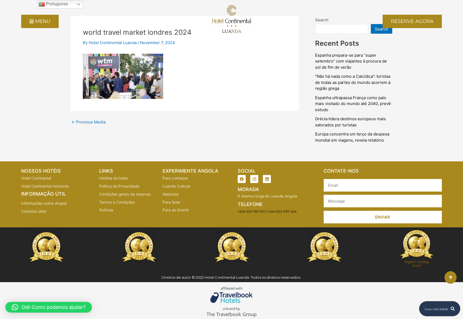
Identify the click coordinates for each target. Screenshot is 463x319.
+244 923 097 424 (282, 211)
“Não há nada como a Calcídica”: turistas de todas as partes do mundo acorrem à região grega (353, 82)
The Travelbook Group (232, 314)
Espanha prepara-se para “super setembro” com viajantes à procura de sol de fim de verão (351, 61)
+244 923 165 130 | (252, 211)
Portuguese (56, 4)
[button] (48, 307)
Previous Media (88, 122)
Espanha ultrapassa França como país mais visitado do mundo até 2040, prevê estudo (353, 103)
